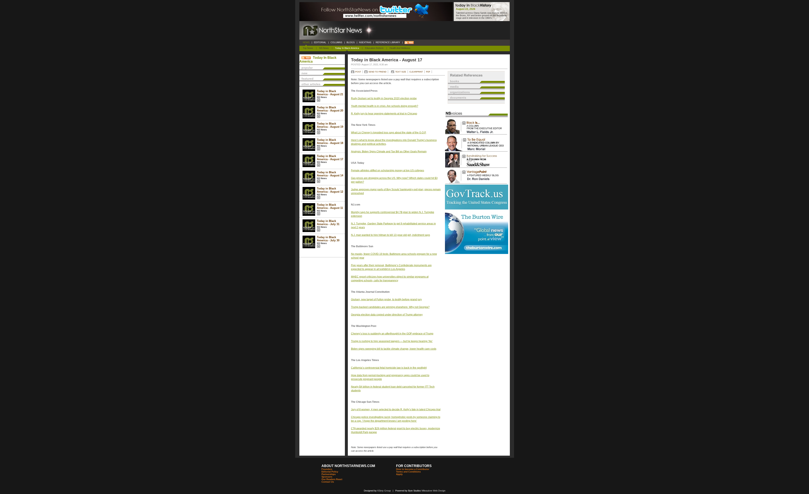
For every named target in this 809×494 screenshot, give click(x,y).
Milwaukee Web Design (433, 490)
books (454, 81)
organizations (460, 92)
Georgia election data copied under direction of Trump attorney (387, 314)
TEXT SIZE (400, 72)
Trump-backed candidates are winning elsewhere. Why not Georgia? (390, 307)
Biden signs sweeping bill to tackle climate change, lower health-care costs (393, 348)
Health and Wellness (400, 48)
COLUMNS (336, 42)
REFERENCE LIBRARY (387, 42)
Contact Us (327, 482)
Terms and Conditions (408, 471)
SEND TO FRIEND (377, 72)
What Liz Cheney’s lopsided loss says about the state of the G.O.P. (388, 132)
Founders (326, 469)
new (304, 73)
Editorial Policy (329, 471)
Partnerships (328, 474)
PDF (428, 72)
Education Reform (374, 48)
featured (307, 78)
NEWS (306, 42)
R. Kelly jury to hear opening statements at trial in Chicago (384, 113)
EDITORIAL (320, 42)
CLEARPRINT (416, 72)
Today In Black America (347, 48)
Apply (399, 474)
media (454, 86)
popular (307, 67)
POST (358, 72)
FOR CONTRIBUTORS (414, 466)
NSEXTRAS (365, 42)
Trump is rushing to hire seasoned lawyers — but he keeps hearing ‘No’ (392, 341)
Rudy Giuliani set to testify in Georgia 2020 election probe (384, 98)
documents (458, 97)
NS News (324, 48)
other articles (310, 84)
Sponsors (326, 476)
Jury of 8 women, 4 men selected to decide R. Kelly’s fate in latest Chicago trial (396, 409)
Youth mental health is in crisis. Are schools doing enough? (384, 106)
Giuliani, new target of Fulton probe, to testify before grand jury (386, 299)
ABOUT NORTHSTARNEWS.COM (348, 466)
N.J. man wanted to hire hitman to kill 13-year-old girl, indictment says (390, 235)
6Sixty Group (384, 490)
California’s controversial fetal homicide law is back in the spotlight (389, 367)
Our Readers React (331, 479)
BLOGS (350, 42)
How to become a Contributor (412, 469)
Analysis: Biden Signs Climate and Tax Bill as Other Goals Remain (389, 151)
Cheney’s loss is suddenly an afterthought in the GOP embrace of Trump (392, 333)
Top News (308, 48)
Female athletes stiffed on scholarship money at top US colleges (387, 170)
